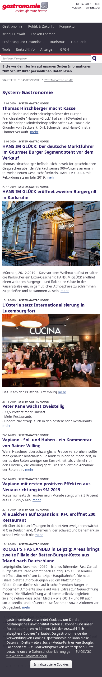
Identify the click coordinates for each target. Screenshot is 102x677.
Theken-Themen (43, 34)
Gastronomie (12, 26)
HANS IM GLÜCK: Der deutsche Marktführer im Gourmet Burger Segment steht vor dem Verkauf (48, 152)
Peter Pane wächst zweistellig (33, 406)
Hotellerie (79, 41)
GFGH (64, 49)
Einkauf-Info (25, 49)
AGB (97, 4)
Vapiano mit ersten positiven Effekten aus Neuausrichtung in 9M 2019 (46, 486)
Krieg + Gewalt (13, 34)
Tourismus (57, 41)
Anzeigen (47, 49)
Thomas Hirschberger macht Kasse (38, 108)
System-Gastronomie (58, 80)
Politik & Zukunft (41, 26)
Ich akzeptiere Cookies (51, 664)
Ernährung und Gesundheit (23, 41)
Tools (6, 49)
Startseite (9, 80)
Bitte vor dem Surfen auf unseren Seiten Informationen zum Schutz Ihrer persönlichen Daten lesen (46, 68)
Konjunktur (67, 26)
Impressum (93, 7)
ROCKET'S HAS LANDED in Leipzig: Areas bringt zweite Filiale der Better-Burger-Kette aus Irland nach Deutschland (51, 555)
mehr (34, 132)
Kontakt (77, 7)
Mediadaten (84, 4)
